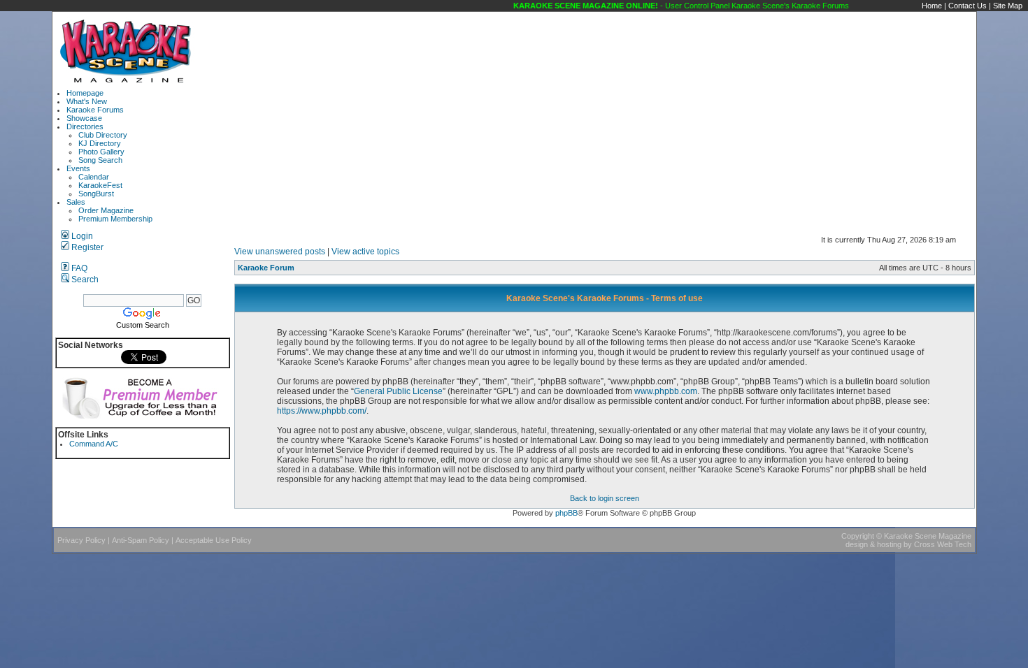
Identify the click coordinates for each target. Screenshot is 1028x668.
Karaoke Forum (266, 267)
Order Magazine (106, 210)
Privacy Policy (81, 540)
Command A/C (93, 444)
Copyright (857, 536)
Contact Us (967, 5)
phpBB (566, 513)
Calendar (93, 177)
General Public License (398, 391)
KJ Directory (99, 143)
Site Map (1007, 5)
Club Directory (102, 135)
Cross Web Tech (942, 544)
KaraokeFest (100, 185)
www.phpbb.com (665, 391)
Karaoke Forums (95, 110)
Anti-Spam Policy (140, 540)
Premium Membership (115, 219)
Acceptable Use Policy (214, 540)
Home (932, 5)
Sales (75, 202)
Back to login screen (604, 498)
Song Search (100, 160)
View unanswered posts (279, 251)
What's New (86, 101)
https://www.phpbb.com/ (321, 411)
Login (81, 236)
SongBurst (96, 193)
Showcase (84, 118)
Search (84, 279)
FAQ (78, 268)
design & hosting (873, 544)
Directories (84, 126)
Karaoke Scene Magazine (927, 536)
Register (86, 247)
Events (78, 168)
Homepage (84, 93)
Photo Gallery (101, 151)
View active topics (365, 251)
